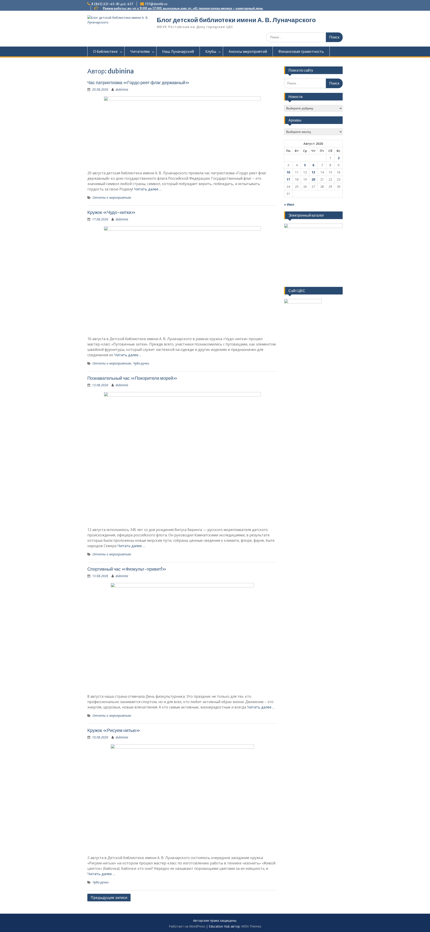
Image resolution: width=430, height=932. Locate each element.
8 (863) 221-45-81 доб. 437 (112, 4)
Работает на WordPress (187, 926)
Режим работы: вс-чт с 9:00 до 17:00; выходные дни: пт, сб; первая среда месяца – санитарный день (183, 8)
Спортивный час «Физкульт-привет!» (126, 569)
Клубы (210, 51)
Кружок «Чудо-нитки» (111, 212)
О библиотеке (105, 51)
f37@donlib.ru (156, 4)
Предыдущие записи (109, 897)
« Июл (289, 204)
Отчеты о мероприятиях (111, 197)
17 (288, 179)
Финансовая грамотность (301, 51)
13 (313, 172)
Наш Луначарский (178, 51)
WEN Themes (251, 926)
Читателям (140, 51)
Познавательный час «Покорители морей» (132, 378)
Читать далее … (148, 189)
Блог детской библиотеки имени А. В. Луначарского (236, 20)
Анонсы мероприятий (248, 51)
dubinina (122, 89)
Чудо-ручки (141, 363)
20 (313, 179)
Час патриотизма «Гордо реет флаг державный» (138, 82)
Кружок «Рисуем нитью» (113, 730)
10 (288, 172)
